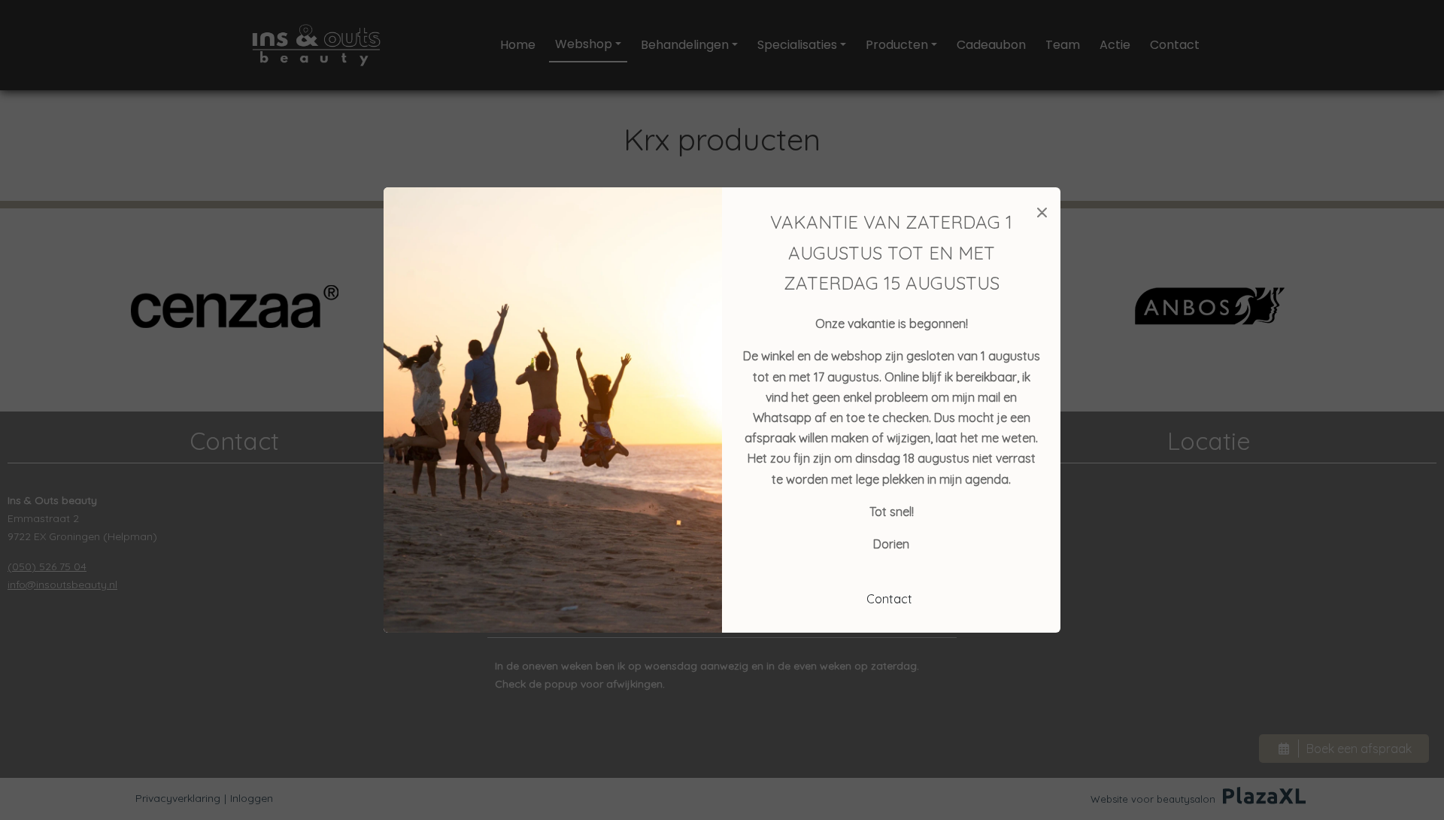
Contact (889, 598)
